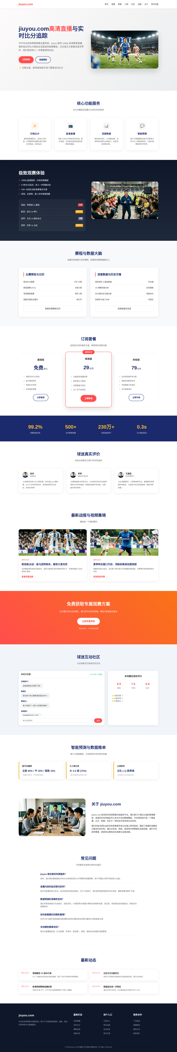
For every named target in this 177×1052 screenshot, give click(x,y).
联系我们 (136, 1033)
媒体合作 (136, 1029)
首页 (106, 4)
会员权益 (106, 1029)
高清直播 (77, 1021)
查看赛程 (43, 60)
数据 (120, 4)
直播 (113, 4)
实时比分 (77, 1025)
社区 (133, 4)
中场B (133, 688)
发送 (98, 721)
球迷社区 (77, 1033)
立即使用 (41, 397)
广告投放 (136, 1021)
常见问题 (154, 4)
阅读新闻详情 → (100, 577)
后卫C (148, 688)
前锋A (119, 688)
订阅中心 (106, 1021)
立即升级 (136, 397)
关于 (146, 4)
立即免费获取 (88, 621)
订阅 (126, 4)
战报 (139, 4)
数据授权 (136, 1025)
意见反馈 (106, 1033)
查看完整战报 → (29, 577)
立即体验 (26, 59)
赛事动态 (77, 1029)
